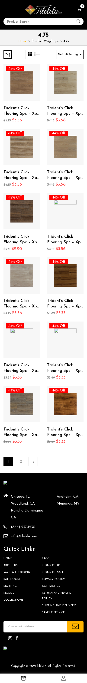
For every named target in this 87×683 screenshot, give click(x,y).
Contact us (51, 586)
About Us (10, 565)
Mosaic (8, 593)
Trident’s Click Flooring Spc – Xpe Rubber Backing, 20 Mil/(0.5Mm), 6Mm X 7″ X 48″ (65, 304)
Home (22, 41)
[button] (79, 9)
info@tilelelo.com (24, 536)
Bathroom (11, 579)
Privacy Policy (53, 579)
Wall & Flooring (16, 572)
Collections (13, 600)
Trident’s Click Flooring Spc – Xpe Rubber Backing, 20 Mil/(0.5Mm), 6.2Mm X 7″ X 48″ (21, 111)
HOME (7, 558)
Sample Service (53, 612)
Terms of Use (52, 565)
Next (33, 461)
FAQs (45, 558)
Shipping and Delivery (59, 605)
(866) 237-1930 (23, 527)
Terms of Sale (53, 572)
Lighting (10, 586)
